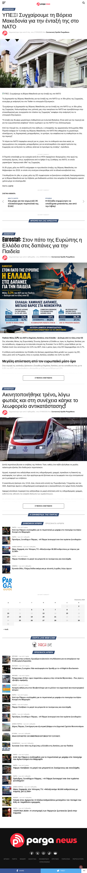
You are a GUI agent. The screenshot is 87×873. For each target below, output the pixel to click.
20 (43, 617)
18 (20, 617)
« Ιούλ (6, 629)
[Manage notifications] (81, 867)
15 (67, 613)
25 (20, 620)
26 (32, 620)
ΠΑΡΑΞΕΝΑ (66, 859)
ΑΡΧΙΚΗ (6, 859)
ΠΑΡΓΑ (14, 859)
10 (8, 613)
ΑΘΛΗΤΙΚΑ (32, 859)
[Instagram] (43, 853)
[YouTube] (55, 853)
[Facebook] (31, 853)
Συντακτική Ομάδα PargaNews (57, 32)
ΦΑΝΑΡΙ (23, 859)
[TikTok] (49, 853)
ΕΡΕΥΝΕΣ (55, 859)
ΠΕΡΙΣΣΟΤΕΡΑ (78, 859)
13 (43, 613)
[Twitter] (37, 853)
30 (79, 620)
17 (8, 617)
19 (32, 617)
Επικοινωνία (45, 862)
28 (55, 620)
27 (43, 620)
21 (55, 617)
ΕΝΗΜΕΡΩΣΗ (44, 859)
